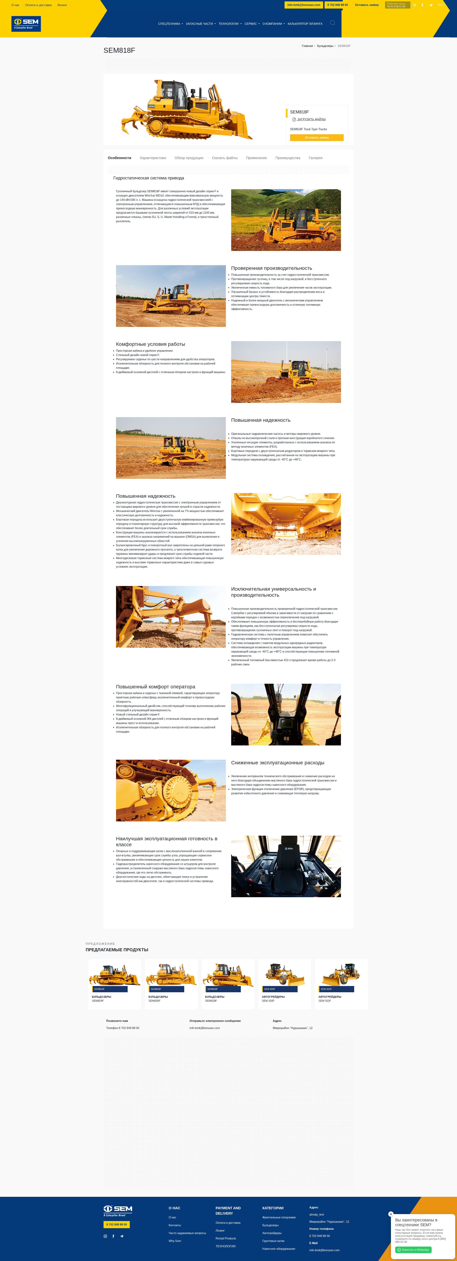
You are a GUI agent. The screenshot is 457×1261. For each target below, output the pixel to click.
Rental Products (226, 1238)
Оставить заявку (367, 4)
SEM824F (99, 989)
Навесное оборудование (278, 1248)
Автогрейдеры (272, 1233)
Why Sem (175, 1240)
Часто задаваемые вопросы (187, 1233)
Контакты (175, 1225)
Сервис (251, 23)
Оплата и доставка (38, 5)
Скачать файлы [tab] (225, 158)
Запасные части (200, 23)
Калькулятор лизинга (305, 23)
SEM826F (156, 989)
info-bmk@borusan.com (303, 4)
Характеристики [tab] (153, 158)
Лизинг (62, 5)
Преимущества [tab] (287, 158)
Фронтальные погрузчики (279, 1217)
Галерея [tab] (316, 158)
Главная (307, 45)
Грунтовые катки (273, 1240)
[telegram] (431, 5)
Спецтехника (169, 23)
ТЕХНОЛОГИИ (229, 23)
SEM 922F (326, 989)
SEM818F (212, 989)
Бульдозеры (325, 45)
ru (440, 4)
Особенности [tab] (119, 158)
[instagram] (414, 5)
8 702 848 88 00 (339, 4)
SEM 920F (269, 989)
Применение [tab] (256, 158)
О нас (15, 5)
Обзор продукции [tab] (189, 158)
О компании (273, 23)
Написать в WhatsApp (415, 1249)
